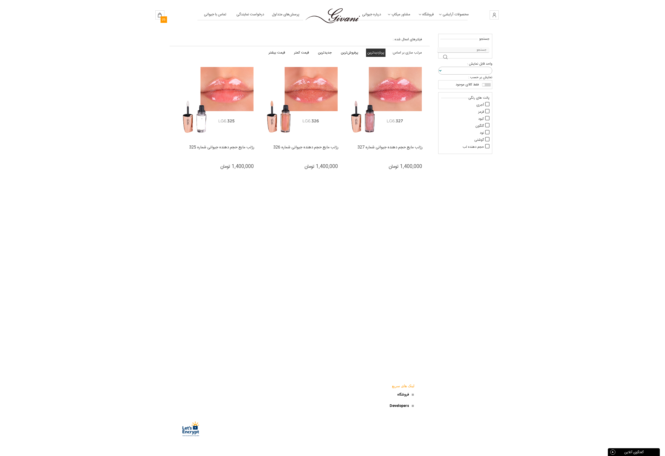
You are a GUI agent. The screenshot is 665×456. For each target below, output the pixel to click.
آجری (480, 105)
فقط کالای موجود (467, 85)
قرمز (481, 112)
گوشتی (479, 140)
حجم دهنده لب (473, 147)
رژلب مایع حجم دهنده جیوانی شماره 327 (390, 147)
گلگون (479, 126)
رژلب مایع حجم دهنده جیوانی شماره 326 (305, 147)
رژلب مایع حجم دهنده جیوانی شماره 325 (221, 147)
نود (482, 133)
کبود (481, 119)
